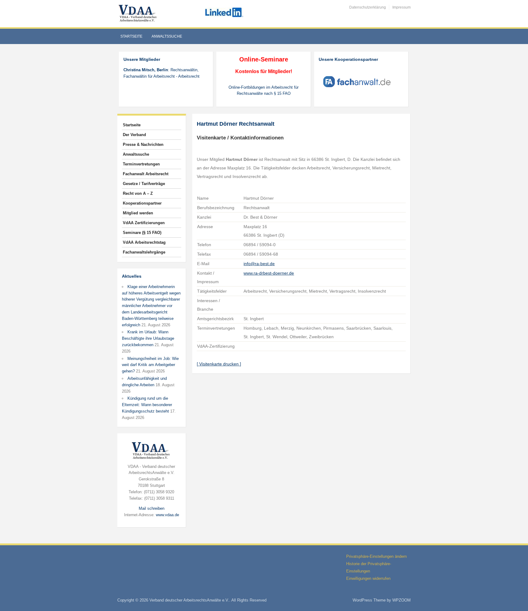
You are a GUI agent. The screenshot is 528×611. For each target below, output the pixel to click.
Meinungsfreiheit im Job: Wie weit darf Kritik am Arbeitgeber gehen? (150, 365)
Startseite (131, 36)
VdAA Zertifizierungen (144, 222)
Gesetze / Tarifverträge (144, 183)
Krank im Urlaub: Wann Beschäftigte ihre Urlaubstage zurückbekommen (148, 338)
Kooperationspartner (142, 203)
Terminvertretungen (141, 164)
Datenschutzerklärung (367, 7)
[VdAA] (138, 13)
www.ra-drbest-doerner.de (269, 273)
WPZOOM (401, 600)
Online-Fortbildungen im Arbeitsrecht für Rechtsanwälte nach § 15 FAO (264, 90)
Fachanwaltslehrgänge (144, 252)
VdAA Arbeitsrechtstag (144, 242)
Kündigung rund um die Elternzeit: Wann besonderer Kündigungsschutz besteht (147, 404)
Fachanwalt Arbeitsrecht (145, 174)
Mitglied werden (138, 213)
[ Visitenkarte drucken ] (219, 363)
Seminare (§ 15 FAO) (142, 232)
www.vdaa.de (167, 515)
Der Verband (134, 134)
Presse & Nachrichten (143, 144)
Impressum (401, 7)
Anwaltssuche (167, 36)
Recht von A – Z (138, 193)
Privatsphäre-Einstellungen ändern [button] (376, 556)
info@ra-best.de (259, 263)
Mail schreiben (151, 508)
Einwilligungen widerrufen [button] (368, 578)
